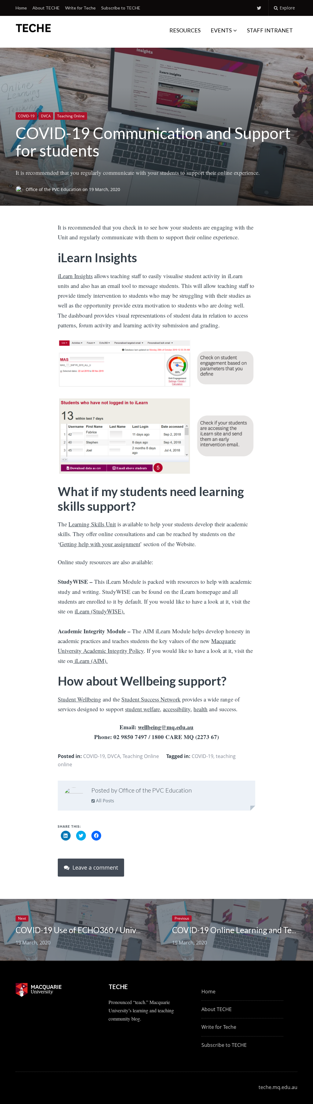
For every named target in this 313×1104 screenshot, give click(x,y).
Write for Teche (80, 7)
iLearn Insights (75, 276)
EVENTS (221, 30)
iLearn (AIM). (90, 660)
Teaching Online (71, 116)
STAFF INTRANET (270, 30)
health (200, 709)
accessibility (176, 709)
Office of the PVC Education (54, 189)
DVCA (46, 116)
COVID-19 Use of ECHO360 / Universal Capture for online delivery (132, 930)
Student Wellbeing (79, 699)
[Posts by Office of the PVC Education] (74, 796)
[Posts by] (21, 189)
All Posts (104, 800)
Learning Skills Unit (92, 524)
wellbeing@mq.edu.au (165, 727)
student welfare (142, 709)
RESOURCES (185, 30)
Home (21, 7)
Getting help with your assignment (100, 544)
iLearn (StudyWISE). (100, 611)
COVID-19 (26, 116)
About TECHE (46, 7)
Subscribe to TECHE (120, 7)
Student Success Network (151, 699)
